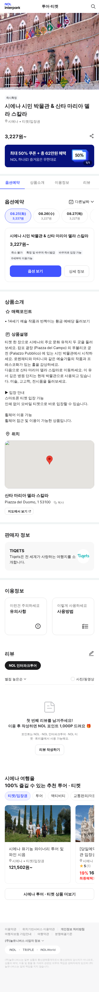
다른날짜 (82, 201)
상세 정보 (76, 271)
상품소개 (37, 182)
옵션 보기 (35, 271)
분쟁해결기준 (63, 934)
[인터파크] (10, 6)
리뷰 (86, 182)
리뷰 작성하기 (49, 749)
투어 (39, 795)
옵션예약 (12, 182)
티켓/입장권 (17, 795)
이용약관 (10, 929)
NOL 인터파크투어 (23, 665)
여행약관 (43, 934)
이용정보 (62, 182)
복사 (61, 502)
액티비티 (58, 795)
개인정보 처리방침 (73, 929)
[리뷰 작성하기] (91, 654)
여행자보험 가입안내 (18, 934)
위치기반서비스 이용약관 (38, 929)
